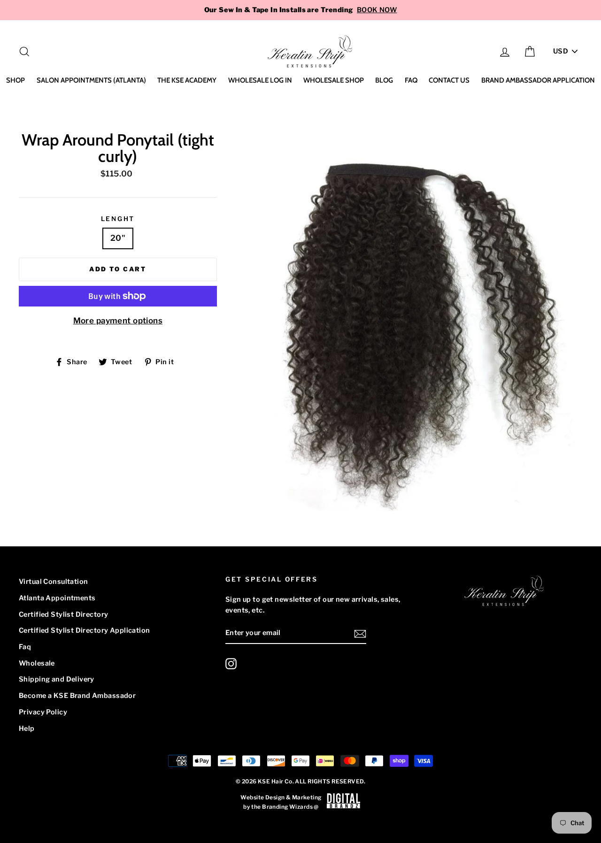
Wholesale (37, 663)
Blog (384, 80)
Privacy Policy (43, 712)
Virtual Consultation (53, 581)
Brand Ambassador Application (538, 80)
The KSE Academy (186, 80)
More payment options (118, 320)
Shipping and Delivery (56, 679)
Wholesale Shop (333, 80)
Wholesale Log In (260, 80)
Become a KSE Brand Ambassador (77, 695)
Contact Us (449, 80)
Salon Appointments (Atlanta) (91, 80)
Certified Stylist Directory (63, 614)
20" (117, 238)
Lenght (118, 218)
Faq (411, 80)
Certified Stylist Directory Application (84, 630)
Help (27, 728)
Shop (15, 80)
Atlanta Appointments (57, 598)
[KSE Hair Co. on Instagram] (231, 663)
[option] (300, 10)
